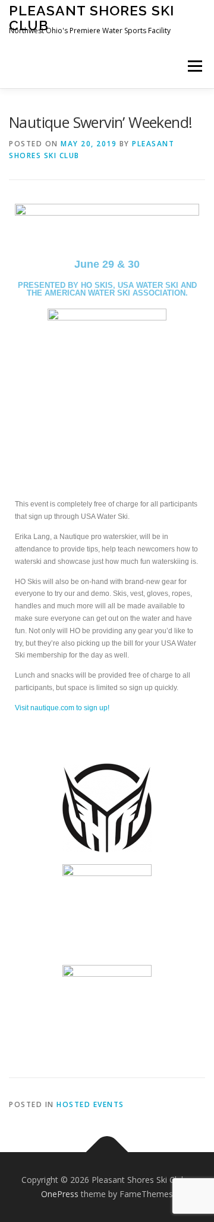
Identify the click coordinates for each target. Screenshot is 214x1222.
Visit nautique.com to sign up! (62, 708)
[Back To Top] (107, 1152)
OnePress (59, 1193)
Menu (194, 66)
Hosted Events (90, 1104)
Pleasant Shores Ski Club (91, 17)
